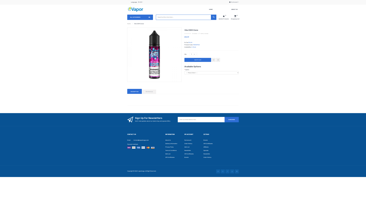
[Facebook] (227, 171)
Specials (205, 150)
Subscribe (231, 119)
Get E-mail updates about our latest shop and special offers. (153, 121)
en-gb (140, 2)
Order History (188, 143)
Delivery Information (171, 143)
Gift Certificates (170, 157)
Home (129, 23)
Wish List (167, 154)
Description (134, 91)
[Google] (223, 171)
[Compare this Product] (218, 60)
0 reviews (194, 33)
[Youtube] (232, 171)
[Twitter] (218, 171)
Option (187, 69)
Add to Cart (197, 60)
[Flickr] (237, 171)
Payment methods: (132, 144)
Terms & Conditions (171, 150)
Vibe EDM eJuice (139, 23)
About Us (168, 140)
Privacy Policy (169, 147)
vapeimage (141, 171)
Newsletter (187, 150)
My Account (234, 2)
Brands (186, 157)
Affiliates (206, 147)
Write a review (204, 33)
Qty (185, 54)
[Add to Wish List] (214, 60)
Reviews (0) (149, 91)
